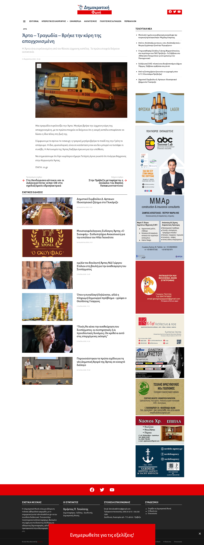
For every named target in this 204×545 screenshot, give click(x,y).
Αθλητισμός (90, 21)
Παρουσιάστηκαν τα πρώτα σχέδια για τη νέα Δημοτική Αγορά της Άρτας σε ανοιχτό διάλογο (101, 361)
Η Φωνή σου (152, 511)
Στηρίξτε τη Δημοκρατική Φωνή (159, 509)
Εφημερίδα (75, 21)
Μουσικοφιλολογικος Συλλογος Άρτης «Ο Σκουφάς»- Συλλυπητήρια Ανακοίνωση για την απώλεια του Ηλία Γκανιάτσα (101, 234)
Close (200, 533)
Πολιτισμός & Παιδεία (110, 21)
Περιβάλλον (130, 21)
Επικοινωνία (152, 513)
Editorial (34, 21)
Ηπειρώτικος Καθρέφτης (54, 21)
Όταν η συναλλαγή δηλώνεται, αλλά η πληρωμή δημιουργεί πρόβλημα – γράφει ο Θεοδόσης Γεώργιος (102, 298)
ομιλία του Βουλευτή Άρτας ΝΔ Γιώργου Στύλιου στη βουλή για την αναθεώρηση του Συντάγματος (101, 266)
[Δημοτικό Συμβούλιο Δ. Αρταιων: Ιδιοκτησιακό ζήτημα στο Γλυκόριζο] (47, 211)
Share (39, 66)
